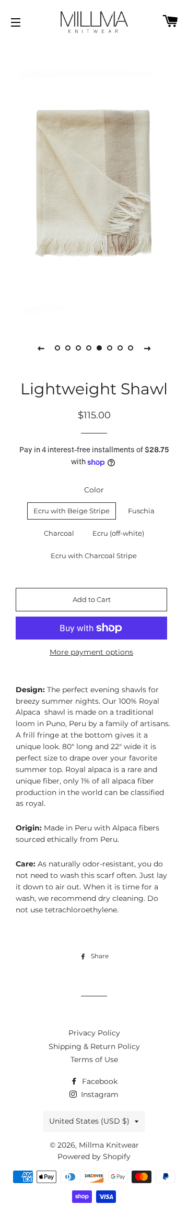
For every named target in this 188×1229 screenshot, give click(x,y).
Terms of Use (94, 1059)
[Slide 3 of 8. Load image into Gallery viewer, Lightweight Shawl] (78, 348)
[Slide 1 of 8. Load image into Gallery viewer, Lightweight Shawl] (57, 348)
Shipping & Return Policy (94, 1046)
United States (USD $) (89, 1121)
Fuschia (141, 511)
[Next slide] (147, 347)
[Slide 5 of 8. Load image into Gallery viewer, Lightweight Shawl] (99, 348)
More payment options (91, 652)
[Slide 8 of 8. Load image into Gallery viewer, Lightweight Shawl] (130, 348)
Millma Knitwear (109, 1145)
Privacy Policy (94, 1033)
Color (94, 490)
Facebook (99, 1081)
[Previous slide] (40, 347)
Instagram (99, 1094)
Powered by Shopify (94, 1156)
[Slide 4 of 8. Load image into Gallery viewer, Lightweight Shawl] (89, 348)
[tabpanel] (94, 182)
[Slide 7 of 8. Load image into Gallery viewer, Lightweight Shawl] (120, 348)
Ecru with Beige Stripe (71, 511)
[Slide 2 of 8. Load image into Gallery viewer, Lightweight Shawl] (68, 348)
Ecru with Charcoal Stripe (94, 555)
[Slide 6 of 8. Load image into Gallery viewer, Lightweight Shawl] (109, 348)
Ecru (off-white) (118, 533)
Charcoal (59, 533)
